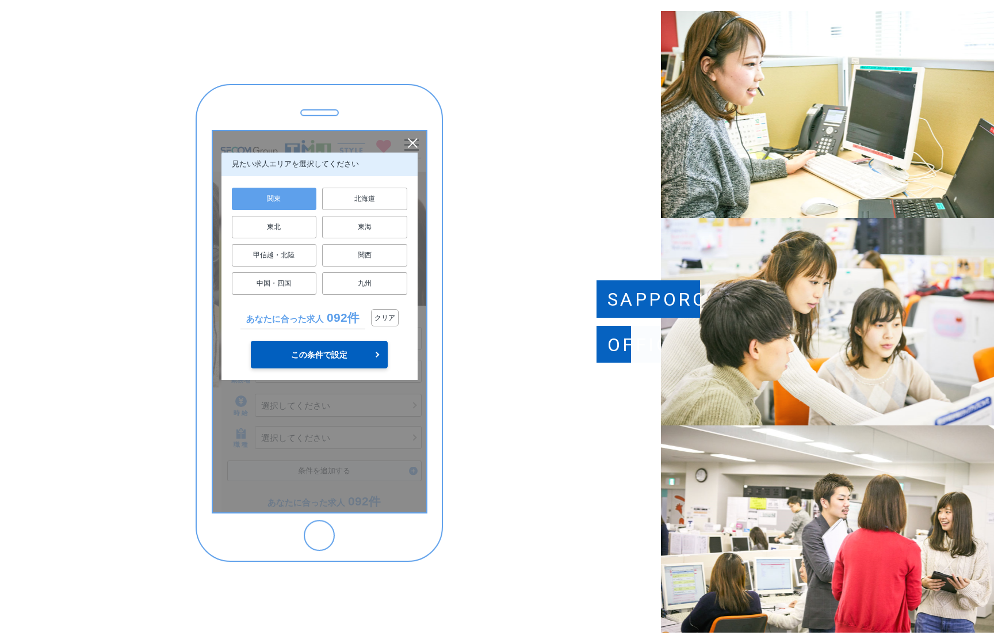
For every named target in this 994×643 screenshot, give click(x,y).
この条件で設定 (319, 354)
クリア (384, 318)
